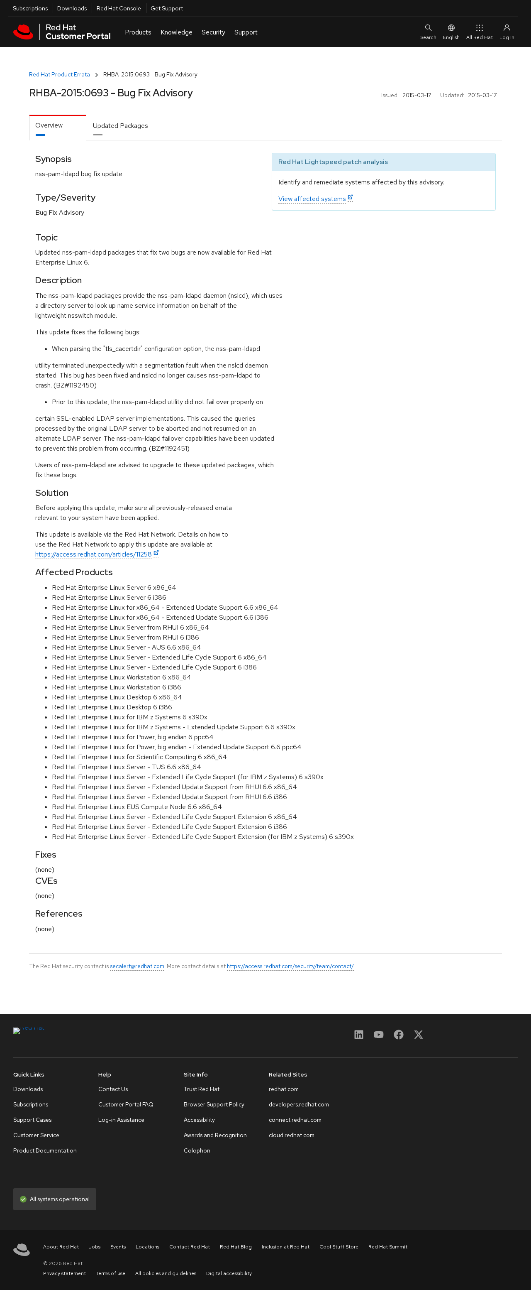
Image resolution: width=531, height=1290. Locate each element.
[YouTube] (379, 1037)
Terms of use (110, 1273)
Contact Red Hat (189, 1246)
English (451, 37)
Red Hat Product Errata (59, 74)
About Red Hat (61, 1246)
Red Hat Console (119, 8)
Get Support (167, 8)
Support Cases (32, 1119)
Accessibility (199, 1119)
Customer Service (36, 1135)
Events (118, 1246)
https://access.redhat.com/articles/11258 (93, 554)
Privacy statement (64, 1273)
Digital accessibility (229, 1273)
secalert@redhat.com (137, 966)
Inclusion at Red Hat (285, 1246)
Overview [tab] (49, 125)
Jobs (94, 1246)
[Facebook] (399, 1037)
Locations (147, 1246)
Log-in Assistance (121, 1119)
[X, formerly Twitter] (419, 1037)
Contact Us (113, 1089)
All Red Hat (479, 37)
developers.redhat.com (299, 1104)
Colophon (197, 1150)
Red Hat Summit (387, 1246)
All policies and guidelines (165, 1273)
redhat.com (284, 1089)
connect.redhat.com (295, 1119)
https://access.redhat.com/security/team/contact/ (290, 966)
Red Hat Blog (236, 1246)
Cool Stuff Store (338, 1246)
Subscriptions (30, 8)
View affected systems (312, 198)
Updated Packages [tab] (120, 125)
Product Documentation (45, 1150)
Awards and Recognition (215, 1135)
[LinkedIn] (359, 1037)
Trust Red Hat (201, 1089)
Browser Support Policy (214, 1104)
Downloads (72, 8)
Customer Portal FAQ (125, 1104)
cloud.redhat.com (291, 1135)
